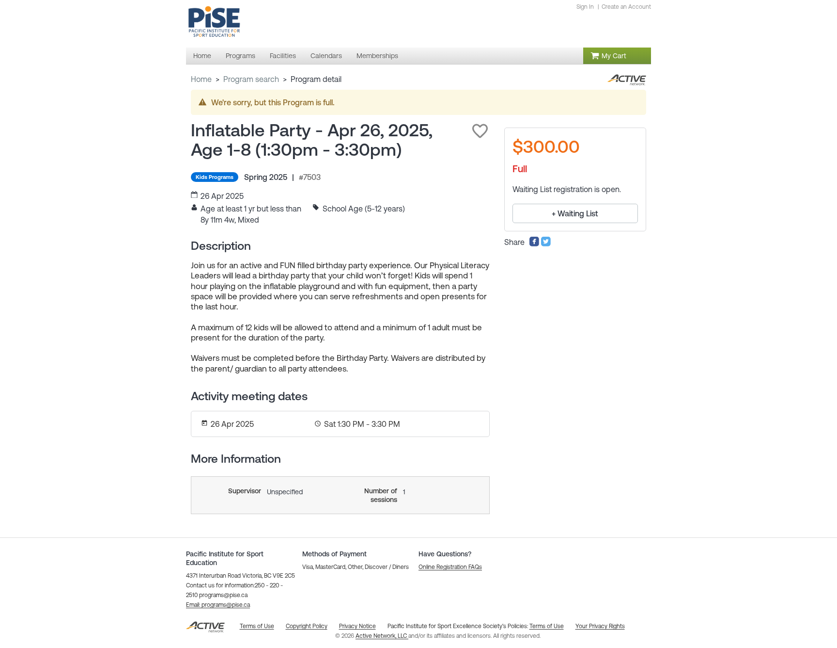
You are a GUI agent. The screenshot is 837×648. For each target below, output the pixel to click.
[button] (480, 131)
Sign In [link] (585, 6)
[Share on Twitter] (546, 244)
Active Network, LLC (382, 635)
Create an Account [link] (626, 6)
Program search (251, 79)
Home (201, 79)
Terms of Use (546, 626)
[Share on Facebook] (534, 244)
